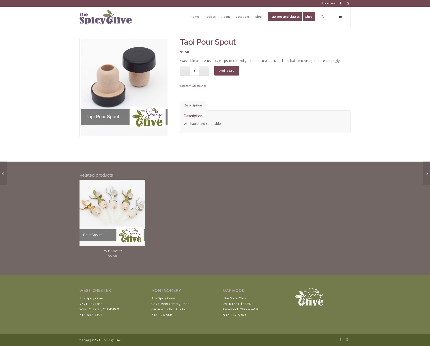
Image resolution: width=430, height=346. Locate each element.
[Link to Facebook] (340, 339)
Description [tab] (193, 105)
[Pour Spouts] (3, 173)
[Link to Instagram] (347, 339)
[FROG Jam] (426, 173)
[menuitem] (329, 3)
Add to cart (226, 71)
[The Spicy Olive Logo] (106, 18)
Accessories (199, 85)
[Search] (322, 16)
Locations (328, 3)
